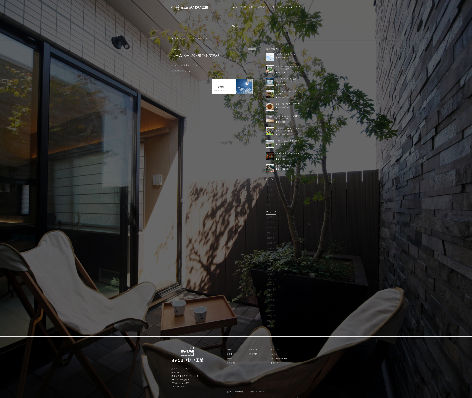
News (235, 6)
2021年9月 (271, 326)
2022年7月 (271, 295)
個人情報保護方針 (279, 358)
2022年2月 (271, 310)
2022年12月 (272, 279)
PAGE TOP (460, 384)
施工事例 (249, 6)
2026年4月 (271, 222)
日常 (268, 200)
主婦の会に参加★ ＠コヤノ (287, 103)
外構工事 (270, 194)
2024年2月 (271, 274)
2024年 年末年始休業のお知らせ (287, 154)
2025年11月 (272, 233)
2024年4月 (271, 264)
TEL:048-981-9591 (180, 383)
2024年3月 (271, 269)
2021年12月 (272, 315)
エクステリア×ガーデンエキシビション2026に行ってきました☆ (288, 80)
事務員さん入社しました (285, 165)
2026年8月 (271, 217)
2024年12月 (272, 243)
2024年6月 (271, 258)
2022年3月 (271, 305)
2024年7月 (271, 253)
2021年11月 (272, 321)
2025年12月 (272, 227)
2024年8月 (271, 248)
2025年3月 (271, 238)
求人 (269, 205)
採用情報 (253, 354)
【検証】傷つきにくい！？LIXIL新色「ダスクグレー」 (288, 117)
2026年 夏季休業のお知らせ (288, 54)
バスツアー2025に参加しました (287, 141)
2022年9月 (271, 284)
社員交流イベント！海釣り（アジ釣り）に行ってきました (287, 129)
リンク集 (274, 354)
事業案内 (263, 6)
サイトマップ (275, 349)
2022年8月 (271, 290)
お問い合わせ (293, 6)
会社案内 (277, 6)
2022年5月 (271, 300)
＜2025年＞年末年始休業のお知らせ (288, 92)
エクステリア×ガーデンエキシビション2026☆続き (288, 67)
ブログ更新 (219, 86)
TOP (229, 349)
